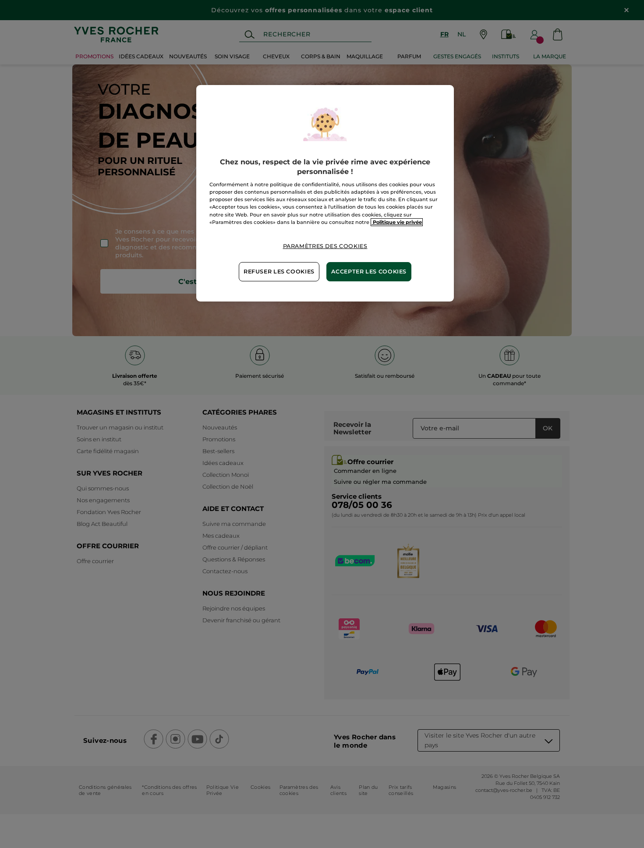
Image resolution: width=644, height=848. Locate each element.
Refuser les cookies (279, 271)
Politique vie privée (397, 222)
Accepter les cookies (369, 271)
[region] (325, 193)
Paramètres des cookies (325, 246)
